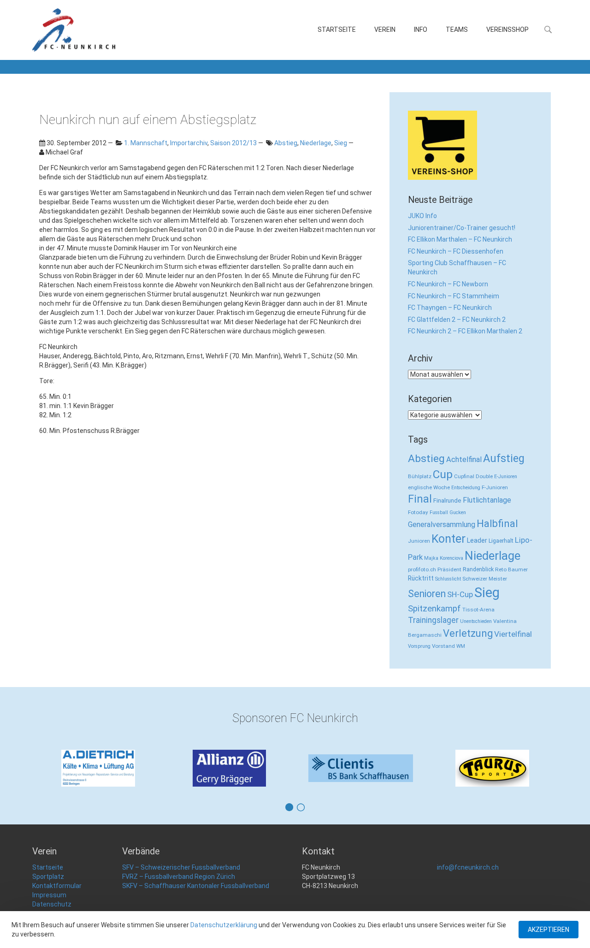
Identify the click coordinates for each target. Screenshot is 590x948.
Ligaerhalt (501, 540)
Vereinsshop (507, 29)
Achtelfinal (464, 459)
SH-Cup (460, 594)
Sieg (340, 143)
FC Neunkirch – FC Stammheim (453, 296)
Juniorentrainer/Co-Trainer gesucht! (461, 227)
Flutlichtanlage (487, 500)
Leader (477, 540)
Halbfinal (497, 523)
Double (484, 476)
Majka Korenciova (443, 558)
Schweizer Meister (484, 578)
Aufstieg (504, 458)
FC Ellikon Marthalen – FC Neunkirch (460, 239)
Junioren (419, 541)
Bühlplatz (419, 476)
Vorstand (443, 646)
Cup (443, 474)
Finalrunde (447, 500)
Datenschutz (51, 904)
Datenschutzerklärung (223, 925)
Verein (384, 29)
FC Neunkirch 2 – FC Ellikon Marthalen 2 (465, 331)
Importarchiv (188, 143)
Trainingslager (433, 620)
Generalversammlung (441, 524)
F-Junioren (495, 487)
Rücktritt (421, 578)
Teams (457, 29)
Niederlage (315, 143)
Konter (448, 538)
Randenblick (478, 569)
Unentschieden (476, 621)
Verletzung (468, 633)
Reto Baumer (511, 569)
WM (460, 646)
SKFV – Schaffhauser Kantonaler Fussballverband (195, 885)
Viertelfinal (513, 634)
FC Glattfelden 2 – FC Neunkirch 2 (457, 319)
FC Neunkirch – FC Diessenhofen (455, 251)
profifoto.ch (422, 569)
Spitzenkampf (434, 609)
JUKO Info (422, 215)
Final (420, 498)
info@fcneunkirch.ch (468, 867)
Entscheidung (465, 488)
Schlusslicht (448, 579)
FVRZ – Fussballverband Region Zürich (178, 876)
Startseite (337, 29)
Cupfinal (464, 476)
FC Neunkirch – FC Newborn (448, 284)
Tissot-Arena (478, 609)
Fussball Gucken (448, 512)
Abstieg (285, 143)
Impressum (49, 895)
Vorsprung (419, 646)
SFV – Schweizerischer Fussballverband (181, 867)
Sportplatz (48, 876)
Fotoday (418, 512)
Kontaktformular (57, 885)
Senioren (427, 593)
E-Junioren (505, 477)
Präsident (449, 569)
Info (420, 29)
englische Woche (429, 487)
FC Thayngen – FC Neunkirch (450, 307)
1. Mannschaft (145, 143)
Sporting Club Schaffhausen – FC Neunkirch (457, 267)
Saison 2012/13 (233, 143)
